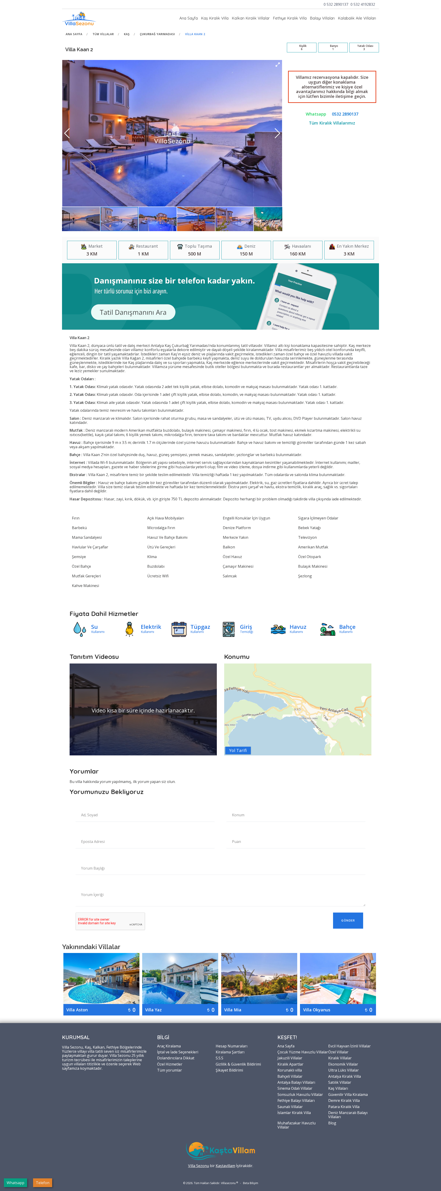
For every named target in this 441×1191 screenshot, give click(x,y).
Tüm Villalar (103, 34)
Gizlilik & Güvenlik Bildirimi (238, 1064)
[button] (277, 64)
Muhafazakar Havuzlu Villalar (296, 1124)
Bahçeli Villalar (289, 1076)
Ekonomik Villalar (343, 1064)
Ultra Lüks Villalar (343, 1070)
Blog (332, 1122)
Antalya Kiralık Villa (344, 1076)
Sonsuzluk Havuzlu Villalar (300, 1094)
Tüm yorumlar (169, 1070)
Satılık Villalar (339, 1082)
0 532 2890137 (336, 4)
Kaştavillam (225, 1165)
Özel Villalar (338, 1051)
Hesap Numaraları (231, 1046)
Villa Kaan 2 (195, 34)
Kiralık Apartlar (290, 1064)
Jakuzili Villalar (289, 1057)
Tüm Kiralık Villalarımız (332, 123)
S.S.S (219, 1057)
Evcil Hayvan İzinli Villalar (349, 1046)
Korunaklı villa (289, 1070)
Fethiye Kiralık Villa (290, 18)
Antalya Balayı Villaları (296, 1082)
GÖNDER (348, 920)
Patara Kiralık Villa (343, 1106)
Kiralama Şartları (230, 1051)
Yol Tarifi (238, 750)
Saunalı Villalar (290, 1106)
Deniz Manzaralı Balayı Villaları (348, 1114)
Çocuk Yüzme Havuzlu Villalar (302, 1051)
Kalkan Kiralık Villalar (251, 18)
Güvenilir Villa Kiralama (348, 1094)
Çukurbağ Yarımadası (157, 34)
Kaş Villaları (338, 1088)
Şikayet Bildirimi (229, 1070)
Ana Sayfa (188, 18)
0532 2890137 (345, 114)
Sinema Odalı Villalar (294, 1088)
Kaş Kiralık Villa (215, 18)
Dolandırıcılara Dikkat (175, 1057)
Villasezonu (228, 1183)
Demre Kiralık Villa (344, 1100)
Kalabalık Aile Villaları (357, 18)
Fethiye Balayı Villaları (296, 1100)
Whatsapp (316, 114)
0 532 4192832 (363, 4)
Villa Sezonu (198, 1165)
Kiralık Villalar (340, 1057)
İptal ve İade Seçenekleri (177, 1051)
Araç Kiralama (169, 1046)
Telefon (42, 1182)
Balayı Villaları (322, 18)
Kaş (127, 34)
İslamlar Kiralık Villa (294, 1112)
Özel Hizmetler (169, 1064)
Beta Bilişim (250, 1183)
